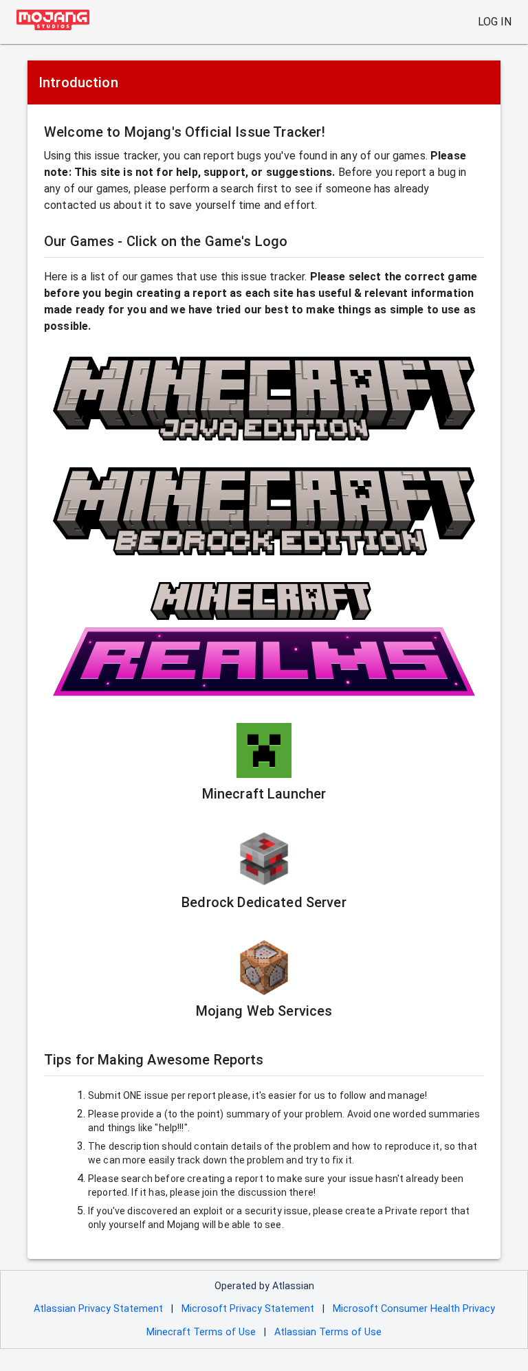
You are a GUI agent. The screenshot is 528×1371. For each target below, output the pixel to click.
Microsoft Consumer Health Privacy (414, 1309)
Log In (495, 21)
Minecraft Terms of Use (201, 1332)
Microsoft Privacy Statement (248, 1309)
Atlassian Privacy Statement (98, 1309)
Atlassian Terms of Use (328, 1332)
